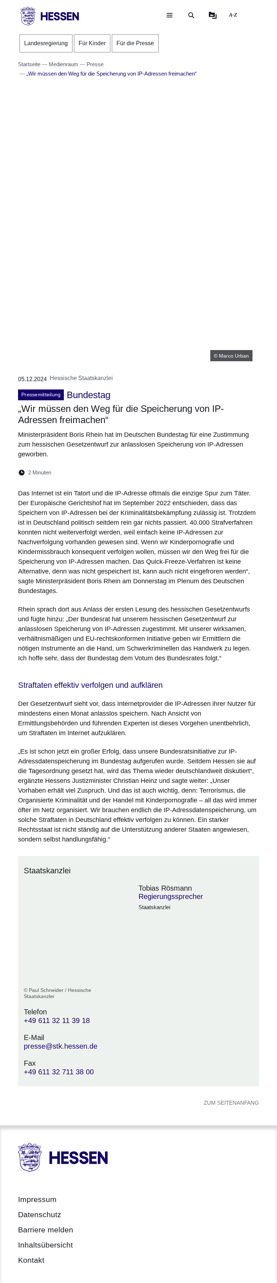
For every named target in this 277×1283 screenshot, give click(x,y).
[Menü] (169, 15)
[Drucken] (118, 472)
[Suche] (191, 15)
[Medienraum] (213, 15)
